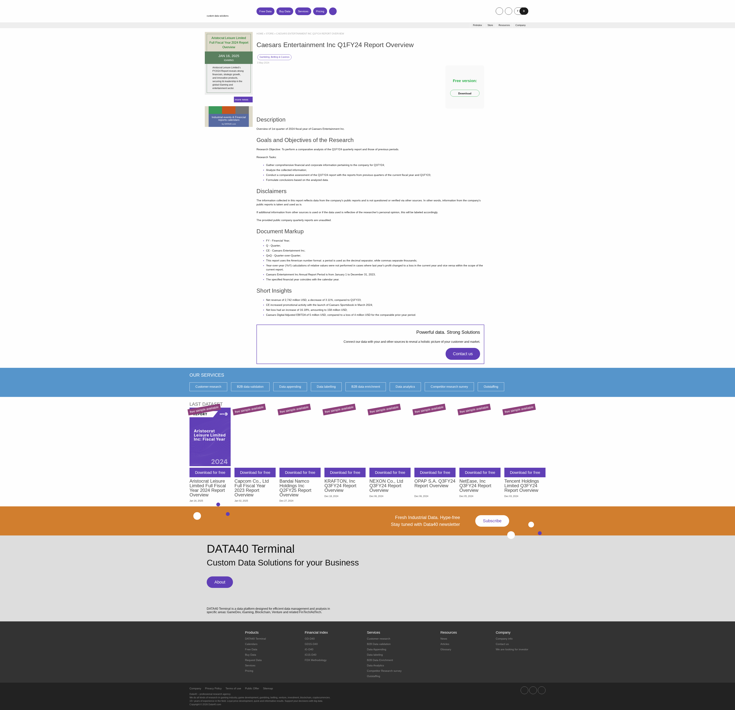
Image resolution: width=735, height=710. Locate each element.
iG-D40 (309, 649)
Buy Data (284, 11)
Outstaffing (491, 386)
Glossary (445, 649)
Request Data (253, 660)
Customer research (208, 386)
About (219, 582)
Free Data (265, 11)
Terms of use (233, 688)
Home (259, 33)
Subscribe (492, 520)
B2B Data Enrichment (380, 660)
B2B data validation (250, 386)
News (443, 638)
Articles (444, 644)
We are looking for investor (512, 649)
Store (270, 33)
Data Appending (376, 649)
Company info (504, 638)
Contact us (463, 353)
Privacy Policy (213, 688)
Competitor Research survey (384, 670)
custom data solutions (218, 16)
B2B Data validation (379, 644)
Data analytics (405, 386)
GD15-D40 (311, 644)
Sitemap (268, 688)
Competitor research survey (449, 386)
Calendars (251, 644)
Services (303, 11)
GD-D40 (310, 638)
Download (464, 93)
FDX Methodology (316, 660)
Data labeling (375, 654)
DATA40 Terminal (255, 638)
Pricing (320, 11)
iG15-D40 (310, 654)
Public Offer (252, 688)
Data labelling (326, 386)
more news (241, 99)
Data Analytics (375, 665)
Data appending (290, 386)
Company (195, 688)
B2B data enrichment (365, 386)
